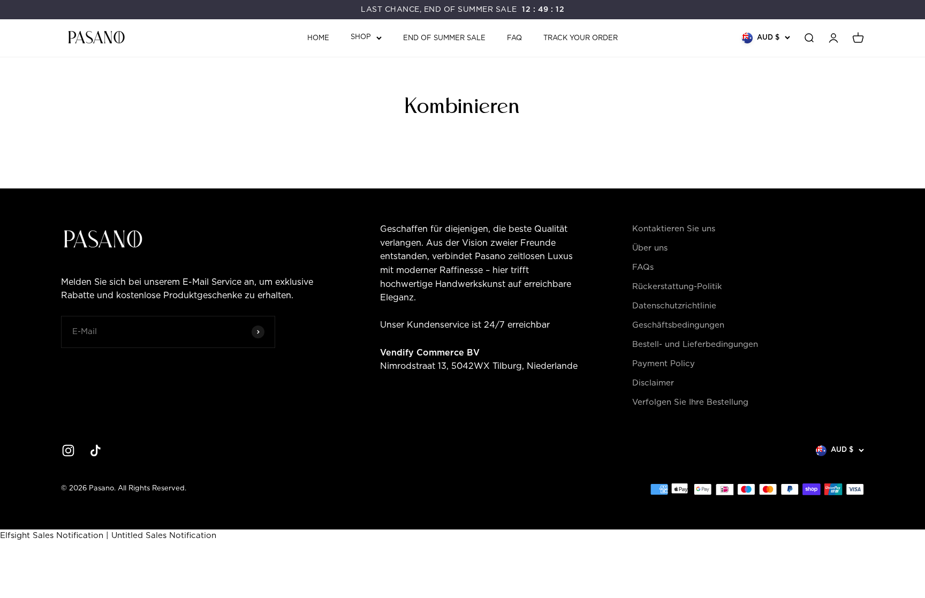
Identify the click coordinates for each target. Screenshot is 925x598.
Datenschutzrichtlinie (674, 306)
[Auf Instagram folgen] (68, 450)
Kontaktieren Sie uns (673, 229)
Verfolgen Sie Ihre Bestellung (690, 402)
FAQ (514, 38)
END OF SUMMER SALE (444, 38)
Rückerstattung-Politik (677, 287)
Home (318, 38)
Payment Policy (663, 364)
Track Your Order (580, 38)
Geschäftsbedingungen (678, 325)
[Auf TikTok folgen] (95, 450)
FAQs (643, 267)
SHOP (361, 37)
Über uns (650, 248)
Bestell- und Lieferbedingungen (695, 344)
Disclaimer (653, 383)
